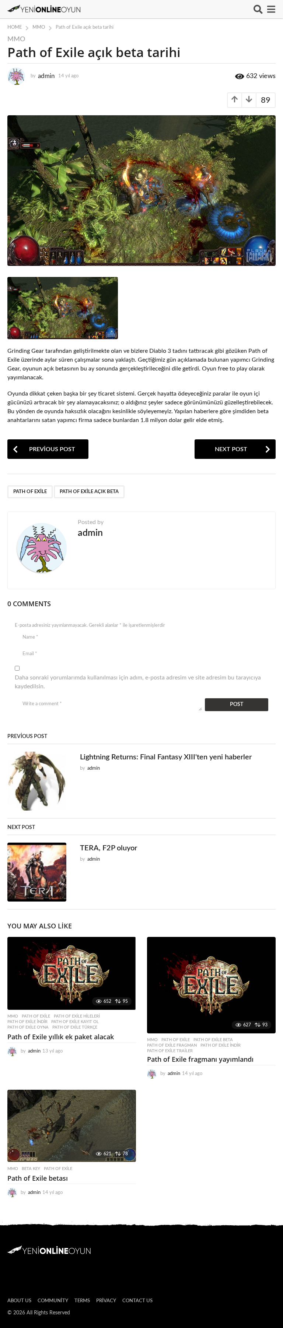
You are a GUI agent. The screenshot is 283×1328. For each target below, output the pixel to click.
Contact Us (137, 1301)
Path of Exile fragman (172, 1045)
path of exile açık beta (89, 491)
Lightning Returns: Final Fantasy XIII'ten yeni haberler (166, 757)
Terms (82, 1301)
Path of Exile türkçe (74, 1027)
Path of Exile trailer (170, 1051)
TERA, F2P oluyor (108, 848)
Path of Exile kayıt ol (75, 1022)
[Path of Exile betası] (71, 1126)
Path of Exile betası (37, 1178)
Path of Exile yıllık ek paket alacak (60, 1036)
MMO (16, 39)
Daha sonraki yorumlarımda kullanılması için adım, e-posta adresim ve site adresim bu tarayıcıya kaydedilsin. (138, 682)
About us (19, 1301)
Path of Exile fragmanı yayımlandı (200, 1059)
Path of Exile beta (213, 1040)
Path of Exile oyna (28, 1027)
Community (53, 1301)
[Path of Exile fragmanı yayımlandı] (211, 985)
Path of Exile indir (27, 1022)
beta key (31, 1169)
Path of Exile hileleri (77, 1016)
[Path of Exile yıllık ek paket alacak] (71, 973)
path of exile (30, 491)
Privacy (106, 1301)
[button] (258, 9)
